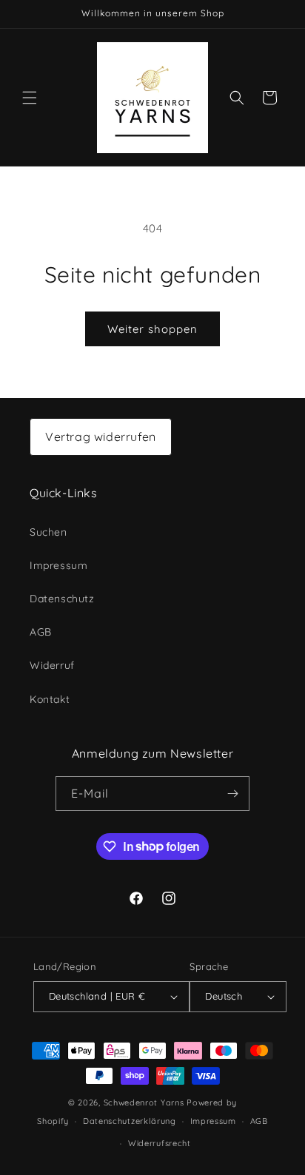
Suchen (48, 532)
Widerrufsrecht (159, 1143)
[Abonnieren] (232, 793)
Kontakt (50, 699)
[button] (29, 97)
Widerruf (52, 665)
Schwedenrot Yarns (144, 1102)
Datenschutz (62, 598)
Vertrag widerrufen (100, 436)
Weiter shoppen (152, 329)
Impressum (58, 565)
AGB (41, 632)
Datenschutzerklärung (129, 1121)
